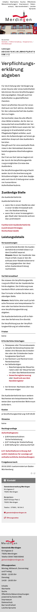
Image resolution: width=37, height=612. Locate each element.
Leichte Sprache (9, 608)
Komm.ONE (17, 597)
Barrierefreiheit (21, 6)
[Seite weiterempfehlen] (34, 473)
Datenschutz (7, 602)
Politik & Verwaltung (15, 42)
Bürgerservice (27, 42)
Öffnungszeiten (13, 518)
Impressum (23, 4)
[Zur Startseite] (18, 16)
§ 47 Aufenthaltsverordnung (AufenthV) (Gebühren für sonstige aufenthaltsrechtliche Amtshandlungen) (18, 454)
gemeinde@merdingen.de (16, 513)
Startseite (14, 2)
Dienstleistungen (7, 44)
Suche (22, 2)
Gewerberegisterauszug (20, 375)
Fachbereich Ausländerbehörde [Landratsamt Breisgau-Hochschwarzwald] (16, 228)
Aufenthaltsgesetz (10, 433)
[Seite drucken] (31, 473)
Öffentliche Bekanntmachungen (15, 594)
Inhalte (5, 2)
